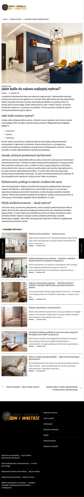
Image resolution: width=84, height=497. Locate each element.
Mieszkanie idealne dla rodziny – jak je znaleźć (21, 471)
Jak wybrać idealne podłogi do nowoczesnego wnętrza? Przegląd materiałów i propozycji (53, 333)
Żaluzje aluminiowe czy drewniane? (45, 307)
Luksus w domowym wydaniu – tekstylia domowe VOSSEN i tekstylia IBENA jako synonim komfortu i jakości (51, 285)
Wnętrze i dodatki (6, 86)
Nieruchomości (50, 441)
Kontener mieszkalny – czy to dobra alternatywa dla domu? (16, 456)
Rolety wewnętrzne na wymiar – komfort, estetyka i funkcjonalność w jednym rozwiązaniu (52, 259)
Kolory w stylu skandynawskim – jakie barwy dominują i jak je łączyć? (54, 358)
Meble (46, 435)
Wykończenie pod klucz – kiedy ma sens (47, 234)
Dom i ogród (49, 418)
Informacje (48, 424)
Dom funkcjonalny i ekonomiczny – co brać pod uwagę (19, 464)
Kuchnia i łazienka (51, 429)
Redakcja (4, 93)
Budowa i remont (50, 413)
